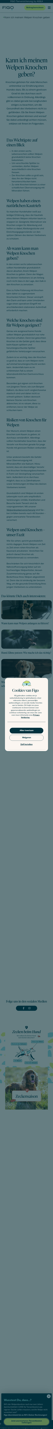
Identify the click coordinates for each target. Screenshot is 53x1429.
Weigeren (26, 738)
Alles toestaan (26, 731)
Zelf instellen (26, 745)
